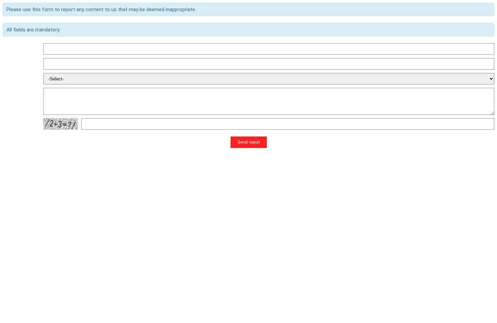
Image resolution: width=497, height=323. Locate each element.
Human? (12, 124)
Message (13, 101)
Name (9, 49)
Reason (11, 78)
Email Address (18, 64)
